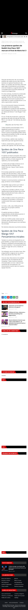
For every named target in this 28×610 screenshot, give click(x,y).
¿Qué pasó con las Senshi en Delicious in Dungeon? (16, 306)
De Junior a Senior (6, 580)
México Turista (17, 580)
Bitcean (16, 578)
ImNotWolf (5, 53)
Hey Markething (18, 582)
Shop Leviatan (5, 586)
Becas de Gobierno (6, 578)
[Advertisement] (14, 16)
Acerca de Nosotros (6, 593)
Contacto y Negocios (19, 593)
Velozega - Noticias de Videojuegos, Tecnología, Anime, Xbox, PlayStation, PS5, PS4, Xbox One (14, 606)
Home (6, 602)
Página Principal (5, 41)
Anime (10, 41)
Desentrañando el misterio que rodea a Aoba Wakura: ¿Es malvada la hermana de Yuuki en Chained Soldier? (17, 322)
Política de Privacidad (19, 595)
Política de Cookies (6, 597)
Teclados (4, 375)
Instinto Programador (7, 584)
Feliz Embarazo (5, 582)
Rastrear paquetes (18, 586)
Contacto (22, 602)
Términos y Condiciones (7, 595)
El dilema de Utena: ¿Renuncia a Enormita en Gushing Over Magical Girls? (17, 314)
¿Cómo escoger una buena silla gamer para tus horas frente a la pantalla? (17, 568)
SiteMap (16, 597)
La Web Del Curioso (19, 584)
